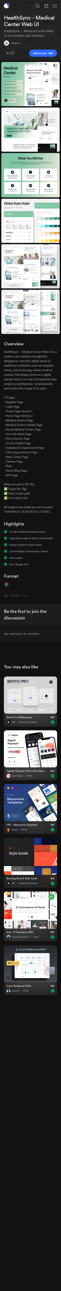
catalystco (15, 43)
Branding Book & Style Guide (22, 878)
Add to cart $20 (43, 53)
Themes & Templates (27, 722)
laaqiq (14, 830)
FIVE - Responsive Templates (22, 824)
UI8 (13, 722)
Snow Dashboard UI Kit (19, 985)
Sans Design (17, 776)
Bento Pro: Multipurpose (19, 717)
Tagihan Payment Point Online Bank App (27, 770)
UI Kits (29, 776)
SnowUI (15, 991)
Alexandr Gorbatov (20, 937)
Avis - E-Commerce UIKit (20, 932)
